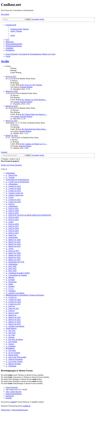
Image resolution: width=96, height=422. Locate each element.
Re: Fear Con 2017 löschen (32, 85)
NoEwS (17, 87)
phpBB (13, 402)
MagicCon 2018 (12, 91)
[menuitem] (19, 29)
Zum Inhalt (5, 14)
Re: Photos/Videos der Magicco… (34, 114)
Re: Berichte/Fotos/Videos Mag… (34, 129)
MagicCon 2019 (12, 106)
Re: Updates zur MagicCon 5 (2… (34, 144)
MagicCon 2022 (12, 135)
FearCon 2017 (11, 76)
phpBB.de (26, 406)
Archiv (5, 61)
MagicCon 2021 (12, 121)
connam (16, 102)
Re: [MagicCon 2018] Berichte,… (34, 100)
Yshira (15, 131)
